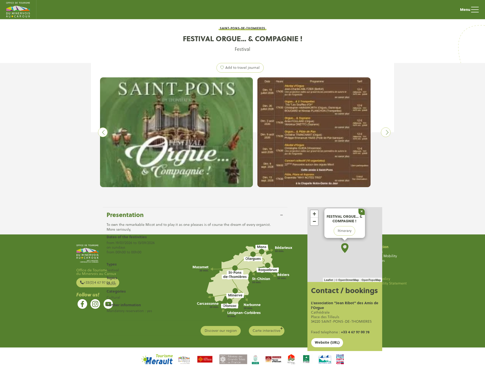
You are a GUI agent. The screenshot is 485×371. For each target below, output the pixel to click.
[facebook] (82, 304)
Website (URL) (327, 342)
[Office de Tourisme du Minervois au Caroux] (18, 9)
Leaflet (328, 280)
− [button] (314, 221)
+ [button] (314, 214)
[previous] (103, 132)
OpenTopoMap (371, 280)
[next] (386, 132)
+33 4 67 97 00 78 (355, 332)
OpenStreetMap (348, 280)
